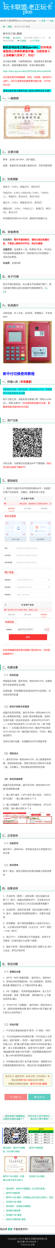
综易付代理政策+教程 (16, 1219)
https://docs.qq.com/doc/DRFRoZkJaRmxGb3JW (27, 71)
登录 (44, 20)
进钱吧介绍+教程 (14, 1201)
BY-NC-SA (25, 1079)
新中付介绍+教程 (12, 33)
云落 (33, 1244)
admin (18, 37)
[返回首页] (4, 26)
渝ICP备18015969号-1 (27, 1241)
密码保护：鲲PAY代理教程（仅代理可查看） (26, 1188)
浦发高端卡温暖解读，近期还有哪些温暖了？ (15, 1117)
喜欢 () (17, 1096)
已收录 (23, 40)
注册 (51, 20)
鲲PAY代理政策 (13, 1192)
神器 (10, 26)
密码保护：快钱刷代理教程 (18, 1206)
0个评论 (36, 40)
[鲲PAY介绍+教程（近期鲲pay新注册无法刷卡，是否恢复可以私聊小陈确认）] (15, 1163)
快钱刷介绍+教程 (14, 1214)
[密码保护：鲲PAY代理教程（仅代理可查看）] (15, 1135)
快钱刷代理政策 (13, 1210)
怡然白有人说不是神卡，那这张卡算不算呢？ (40, 1117)
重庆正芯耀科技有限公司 (36, 1238)
